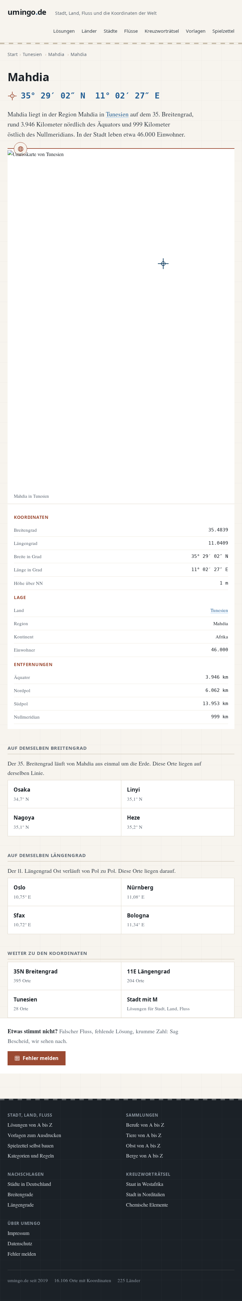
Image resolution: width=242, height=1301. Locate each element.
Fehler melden (41, 1058)
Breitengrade (20, 1194)
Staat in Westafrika (144, 1183)
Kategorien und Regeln (31, 1155)
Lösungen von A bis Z (30, 1124)
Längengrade (21, 1204)
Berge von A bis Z (144, 1155)
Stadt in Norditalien (145, 1194)
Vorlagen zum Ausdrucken (34, 1135)
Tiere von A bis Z (143, 1135)
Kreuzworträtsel (162, 31)
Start (13, 54)
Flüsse (131, 31)
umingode (27, 12)
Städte (110, 31)
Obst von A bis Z (143, 1145)
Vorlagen (195, 31)
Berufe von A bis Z (145, 1124)
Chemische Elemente (147, 1204)
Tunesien (32, 54)
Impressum (18, 1233)
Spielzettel (223, 31)
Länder (89, 31)
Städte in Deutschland (29, 1183)
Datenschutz (20, 1243)
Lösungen (64, 31)
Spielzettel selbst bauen (31, 1145)
